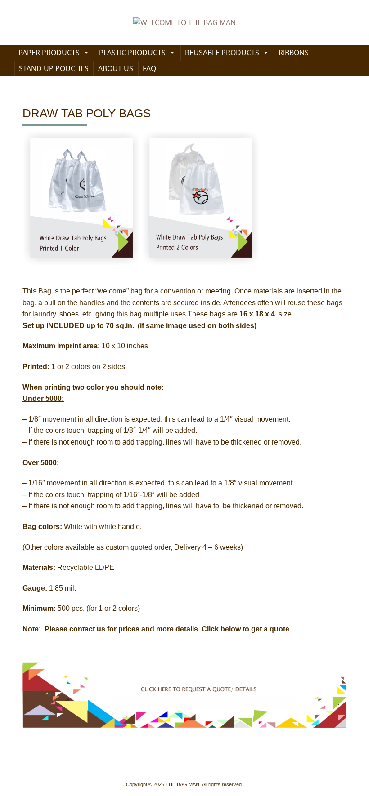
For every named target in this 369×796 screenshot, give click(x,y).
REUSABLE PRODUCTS (222, 53)
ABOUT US (115, 68)
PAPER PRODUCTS (49, 53)
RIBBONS (294, 53)
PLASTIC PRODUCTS (132, 53)
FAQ (149, 68)
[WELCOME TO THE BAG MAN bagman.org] (184, 23)
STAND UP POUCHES (54, 68)
